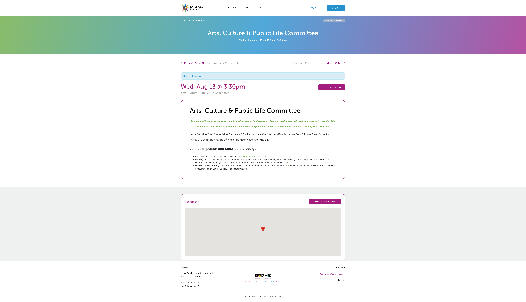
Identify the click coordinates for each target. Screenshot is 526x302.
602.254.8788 (192, 286)
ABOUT (278, 281)
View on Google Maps (325, 201)
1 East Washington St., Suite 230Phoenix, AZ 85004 (197, 275)
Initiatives (282, 8)
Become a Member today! (332, 274)
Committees (266, 8)
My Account (317, 8)
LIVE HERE (258, 281)
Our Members (248, 8)
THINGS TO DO (250, 281)
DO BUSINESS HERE (269, 281)
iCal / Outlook (334, 87)
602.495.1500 (195, 282)
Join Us (336, 8)
